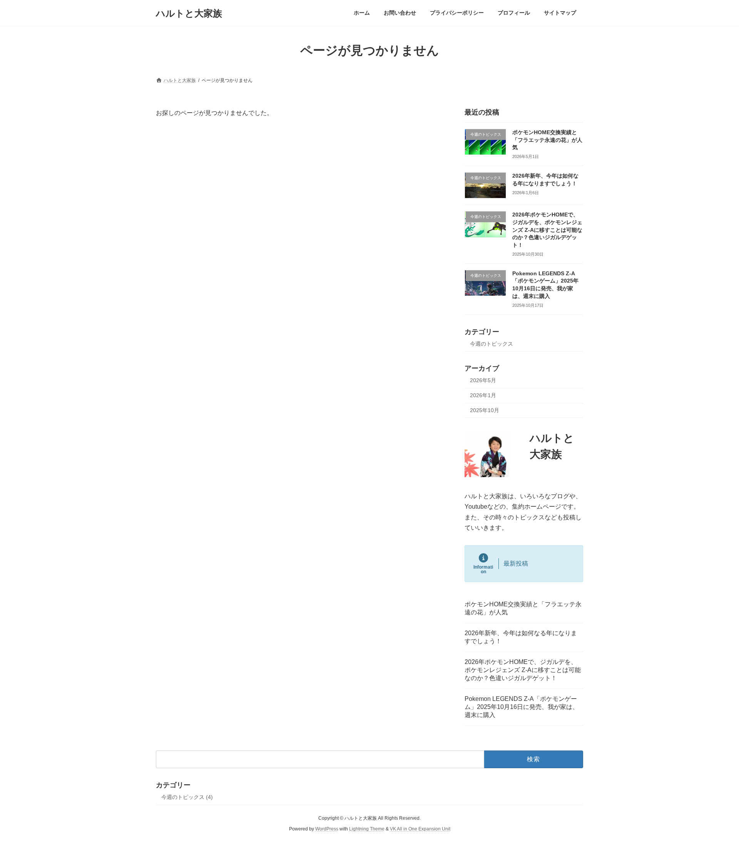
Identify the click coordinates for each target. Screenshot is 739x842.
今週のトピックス (491, 344)
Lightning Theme (367, 829)
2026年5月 (483, 381)
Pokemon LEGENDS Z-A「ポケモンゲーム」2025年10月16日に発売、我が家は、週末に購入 (521, 707)
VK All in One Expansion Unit (420, 829)
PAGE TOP (715, 809)
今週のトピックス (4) (187, 797)
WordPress (326, 829)
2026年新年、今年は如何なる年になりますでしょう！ (521, 637)
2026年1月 (483, 395)
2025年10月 (484, 410)
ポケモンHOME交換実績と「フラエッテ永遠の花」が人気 (547, 139)
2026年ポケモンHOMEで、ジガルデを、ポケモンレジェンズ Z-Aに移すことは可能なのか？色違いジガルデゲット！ (547, 230)
